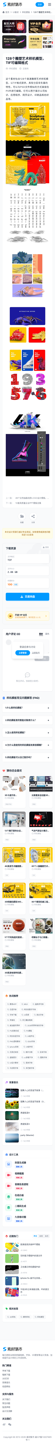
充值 (15, 584)
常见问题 (6, 1403)
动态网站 (6, 1386)
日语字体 (13, 1009)
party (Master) (27, 1135)
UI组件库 (29, 1047)
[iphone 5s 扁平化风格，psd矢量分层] (12, 1280)
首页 (7, 12)
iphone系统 (14, 1047)
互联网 (25, 68)
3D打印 (5, 1378)
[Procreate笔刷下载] (14, 42)
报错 (47, 547)
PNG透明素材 (15, 1041)
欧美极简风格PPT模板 (30, 1244)
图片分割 (29, 1052)
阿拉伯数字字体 (30, 1009)
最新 (41, 634)
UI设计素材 (14, 1063)
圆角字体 (43, 1057)
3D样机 (13, 1317)
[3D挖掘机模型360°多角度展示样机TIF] (14, 890)
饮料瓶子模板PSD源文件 (31, 1255)
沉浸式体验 (14, 1052)
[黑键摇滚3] (12, 1126)
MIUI (26, 1004)
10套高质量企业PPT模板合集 (28, 503)
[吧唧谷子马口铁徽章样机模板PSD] (41, 926)
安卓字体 (43, 1052)
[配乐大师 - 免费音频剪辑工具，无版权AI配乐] (14, 26)
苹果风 (12, 1020)
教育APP (13, 1004)
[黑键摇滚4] (12, 1115)
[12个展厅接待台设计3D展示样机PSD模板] (14, 819)
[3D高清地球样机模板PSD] (14, 961)
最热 (47, 634)
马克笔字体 (14, 1068)
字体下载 (13, 1015)
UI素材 (16, 12)
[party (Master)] (12, 1138)
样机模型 (40, 1317)
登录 (40, 4)
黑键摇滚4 (25, 1113)
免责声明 (6, 1407)
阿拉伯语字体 (15, 1036)
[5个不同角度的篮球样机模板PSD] (14, 926)
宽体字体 (29, 1063)
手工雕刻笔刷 (27, 1020)
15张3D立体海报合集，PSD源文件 (34, 1290)
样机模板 (26, 12)
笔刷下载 (6, 1374)
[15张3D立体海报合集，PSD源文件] (12, 1292)
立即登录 (23, 653)
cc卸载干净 (28, 1057)
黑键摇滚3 (25, 1124)
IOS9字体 (31, 1041)
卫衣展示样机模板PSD (30, 1267)
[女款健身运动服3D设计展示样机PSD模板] (41, 784)
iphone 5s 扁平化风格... (31, 1278)
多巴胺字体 (30, 1068)
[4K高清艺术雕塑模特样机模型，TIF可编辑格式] (14, 855)
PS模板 (29, 1031)
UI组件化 (30, 1036)
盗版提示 (13, 1057)
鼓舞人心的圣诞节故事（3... (32, 1101)
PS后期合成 (14, 1031)
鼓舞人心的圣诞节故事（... (32, 1090)
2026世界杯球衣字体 (35, 1025)
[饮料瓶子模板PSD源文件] (12, 1258)
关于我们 (6, 1399)
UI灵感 (26, 1015)
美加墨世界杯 (15, 1025)
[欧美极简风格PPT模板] (12, 1247)
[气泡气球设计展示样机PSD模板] (41, 819)
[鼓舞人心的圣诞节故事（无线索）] (12, 1093)
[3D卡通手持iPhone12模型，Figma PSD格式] (14, 784)
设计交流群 (7, 1411)
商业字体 (40, 1015)
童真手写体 (39, 1004)
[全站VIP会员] (41, 26)
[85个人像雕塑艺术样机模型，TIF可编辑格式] (41, 855)
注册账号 (36, 653)
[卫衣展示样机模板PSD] (12, 1269)
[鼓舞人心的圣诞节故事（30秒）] (12, 1104)
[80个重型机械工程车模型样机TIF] (41, 890)
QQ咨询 (29, 534)
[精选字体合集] (41, 42)
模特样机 (26, 1317)
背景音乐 (6, 1382)
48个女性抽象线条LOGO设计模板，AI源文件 (35, 498)
